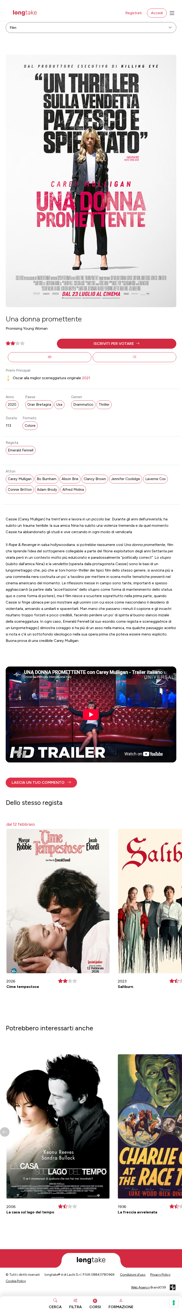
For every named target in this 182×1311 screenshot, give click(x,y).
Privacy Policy (160, 1275)
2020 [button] (12, 404)
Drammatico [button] (83, 404)
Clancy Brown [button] (95, 479)
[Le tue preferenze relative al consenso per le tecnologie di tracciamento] (173, 1302)
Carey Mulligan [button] (20, 479)
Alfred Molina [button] (73, 489)
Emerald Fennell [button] (20, 450)
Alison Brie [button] (70, 479)
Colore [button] (30, 425)
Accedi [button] (157, 13)
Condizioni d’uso (133, 1275)
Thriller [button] (104, 404)
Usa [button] (59, 404)
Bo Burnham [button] (46, 479)
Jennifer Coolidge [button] (125, 479)
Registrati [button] (133, 13)
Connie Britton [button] (20, 489)
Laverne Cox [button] (155, 479)
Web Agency (140, 1287)
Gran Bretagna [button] (39, 404)
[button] (116, 344)
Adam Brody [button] (47, 489)
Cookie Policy (16, 1281)
